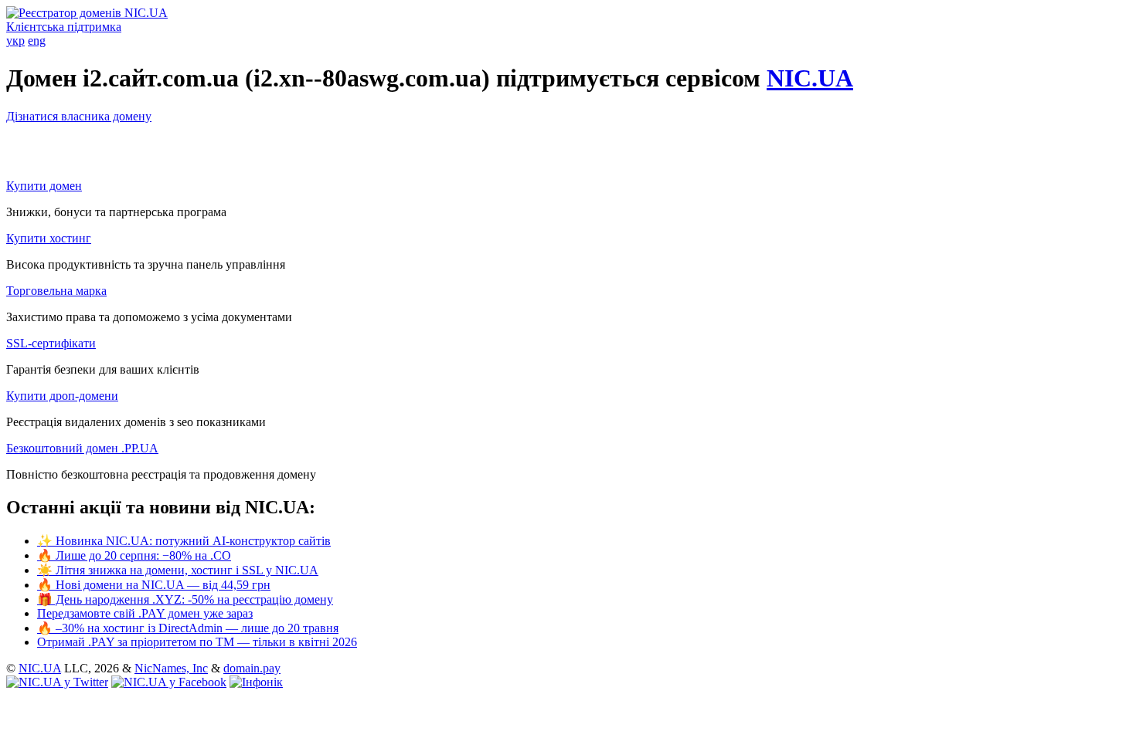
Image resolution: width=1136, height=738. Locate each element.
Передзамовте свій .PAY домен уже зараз (145, 613)
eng (37, 40)
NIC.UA (810, 78)
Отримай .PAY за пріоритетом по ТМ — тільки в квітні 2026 (197, 641)
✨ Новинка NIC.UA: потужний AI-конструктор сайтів (184, 540)
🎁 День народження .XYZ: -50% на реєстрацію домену (185, 599)
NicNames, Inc (171, 668)
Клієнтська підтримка (63, 26)
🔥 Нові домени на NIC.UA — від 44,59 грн (153, 584)
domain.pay (252, 668)
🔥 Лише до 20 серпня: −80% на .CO (134, 555)
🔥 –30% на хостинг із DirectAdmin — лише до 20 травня (187, 628)
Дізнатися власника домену (78, 116)
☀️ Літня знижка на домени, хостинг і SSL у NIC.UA (177, 570)
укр (15, 40)
